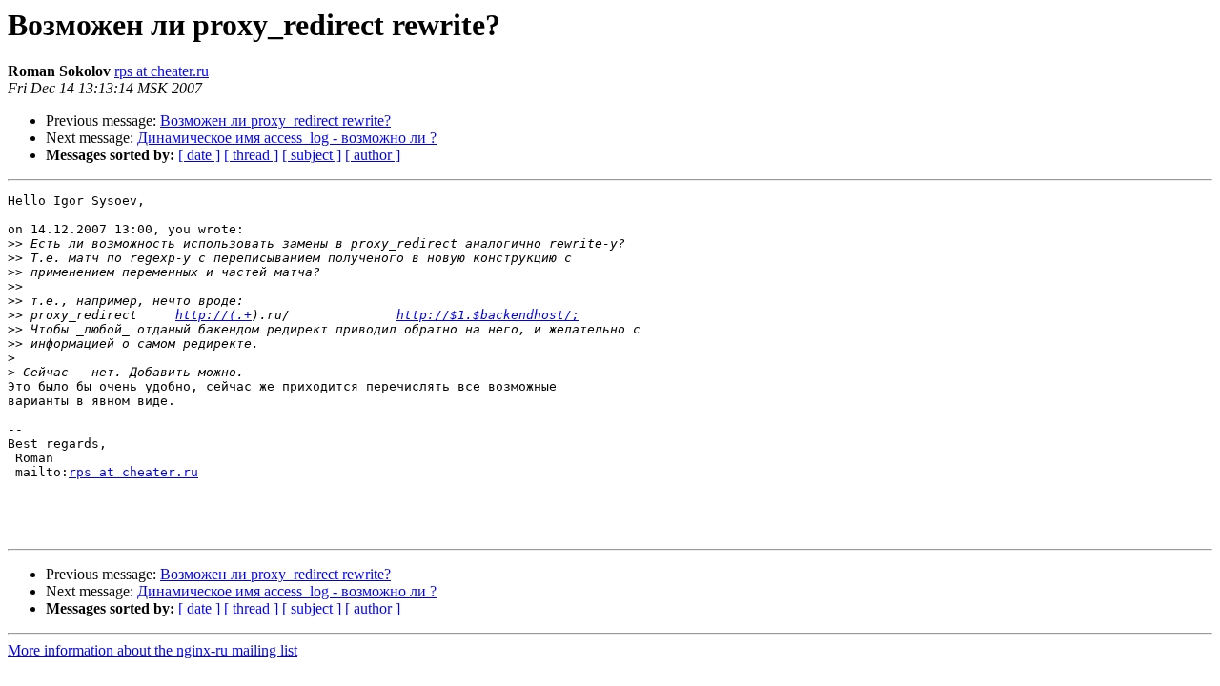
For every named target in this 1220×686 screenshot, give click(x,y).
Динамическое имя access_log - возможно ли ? (287, 138)
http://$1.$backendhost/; (488, 315)
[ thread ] (251, 155)
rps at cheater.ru (161, 71)
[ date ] (199, 155)
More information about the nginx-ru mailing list (152, 650)
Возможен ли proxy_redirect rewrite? (275, 120)
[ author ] (372, 155)
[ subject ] (311, 155)
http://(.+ (213, 315)
